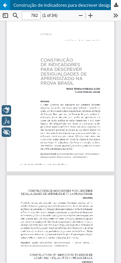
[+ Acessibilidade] (6, 132)
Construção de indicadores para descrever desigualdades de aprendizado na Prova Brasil (67, 5)
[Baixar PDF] (116, 5)
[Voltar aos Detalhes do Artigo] (5, 5)
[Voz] (6, 121)
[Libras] (6, 110)
